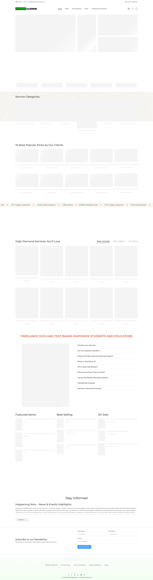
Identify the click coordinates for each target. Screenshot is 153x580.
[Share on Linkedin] (78, 575)
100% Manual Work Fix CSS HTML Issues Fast (40, 450)
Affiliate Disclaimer (51, 565)
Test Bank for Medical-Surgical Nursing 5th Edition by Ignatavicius (126, 279)
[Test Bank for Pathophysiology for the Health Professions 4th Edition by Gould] (26, 303)
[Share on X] (68, 574)
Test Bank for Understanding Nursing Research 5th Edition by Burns (76, 321)
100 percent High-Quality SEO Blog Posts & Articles (42, 419)
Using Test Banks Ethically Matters (92, 378)
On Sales (133, 241)
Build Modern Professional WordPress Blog (126, 189)
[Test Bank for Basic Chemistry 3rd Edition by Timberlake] (60, 449)
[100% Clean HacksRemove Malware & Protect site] (18, 440)
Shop (86, 8)
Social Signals (76, 8)
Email (79, 538)
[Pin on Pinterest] (74, 575)
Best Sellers (119, 241)
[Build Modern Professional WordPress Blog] (126, 180)
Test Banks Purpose (86, 383)
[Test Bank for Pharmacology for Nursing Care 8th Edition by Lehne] (126, 303)
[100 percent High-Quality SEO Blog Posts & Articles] (18, 424)
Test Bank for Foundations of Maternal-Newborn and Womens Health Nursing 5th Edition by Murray (101, 279)
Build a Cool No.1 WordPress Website (126, 164)
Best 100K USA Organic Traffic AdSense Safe (52, 165)
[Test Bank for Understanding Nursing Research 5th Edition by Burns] (76, 303)
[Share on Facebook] (71, 574)
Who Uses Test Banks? (87, 367)
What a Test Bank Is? (86, 361)
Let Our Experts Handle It (88, 351)
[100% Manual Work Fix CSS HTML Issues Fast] (18, 455)
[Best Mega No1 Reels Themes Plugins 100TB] (76, 155)
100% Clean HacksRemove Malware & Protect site (42, 433)
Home (60, 8)
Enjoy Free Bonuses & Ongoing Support (95, 356)
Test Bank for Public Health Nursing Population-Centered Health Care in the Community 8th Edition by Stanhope (52, 321)
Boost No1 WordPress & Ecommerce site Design (101, 165)
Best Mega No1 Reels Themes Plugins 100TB (76, 165)
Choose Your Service (86, 345)
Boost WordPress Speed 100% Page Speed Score (101, 189)
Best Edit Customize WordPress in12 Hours (51, 189)
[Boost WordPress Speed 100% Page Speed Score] (101, 180)
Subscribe (84, 547)
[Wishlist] (35, 151)
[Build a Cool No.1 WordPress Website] (126, 155)
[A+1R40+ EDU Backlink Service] (26, 180)
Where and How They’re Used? (91, 372)
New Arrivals (103, 241)
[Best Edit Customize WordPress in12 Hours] (51, 180)
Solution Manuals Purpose (89, 388)
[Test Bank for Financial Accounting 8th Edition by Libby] (60, 423)
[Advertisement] (76, 66)
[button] (107, 345)
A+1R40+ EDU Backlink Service (27, 189)
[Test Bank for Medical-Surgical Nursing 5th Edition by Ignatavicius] (126, 261)
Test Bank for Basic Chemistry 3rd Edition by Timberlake (86, 445)
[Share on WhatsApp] (84, 575)
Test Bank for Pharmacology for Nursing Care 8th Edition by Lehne (126, 321)
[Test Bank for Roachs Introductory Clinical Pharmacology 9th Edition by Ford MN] (76, 261)
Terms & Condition (80, 565)
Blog (67, 8)
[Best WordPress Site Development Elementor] (76, 180)
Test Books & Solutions (99, 8)
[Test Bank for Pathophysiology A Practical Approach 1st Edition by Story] (101, 303)
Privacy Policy (65, 565)
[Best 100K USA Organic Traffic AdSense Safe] (51, 155)
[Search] (136, 9)
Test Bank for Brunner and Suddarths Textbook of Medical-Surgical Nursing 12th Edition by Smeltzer (52, 279)
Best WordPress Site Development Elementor (76, 189)
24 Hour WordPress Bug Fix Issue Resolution (27, 165)
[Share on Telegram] (81, 575)
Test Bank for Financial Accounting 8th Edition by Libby (85, 419)
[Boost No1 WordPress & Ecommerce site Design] (101, 155)
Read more (21, 519)
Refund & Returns (95, 565)
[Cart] (129, 9)
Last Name (111, 531)
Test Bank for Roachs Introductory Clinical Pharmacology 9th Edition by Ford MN (76, 279)
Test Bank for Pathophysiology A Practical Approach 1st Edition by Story (101, 321)
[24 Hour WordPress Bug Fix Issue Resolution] (26, 155)
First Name (81, 531)
